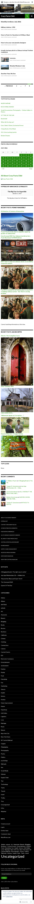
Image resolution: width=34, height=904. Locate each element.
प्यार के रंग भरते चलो (5, 103)
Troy (2, 801)
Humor (3, 706)
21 (17, 163)
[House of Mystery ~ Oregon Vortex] (17, 446)
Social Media (4, 771)
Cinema (3, 638)
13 (12, 160)
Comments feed (5, 834)
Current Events (5, 652)
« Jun (2, 168)
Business (3, 632)
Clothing (3, 642)
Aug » (31, 168)
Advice (3, 598)
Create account (5, 824)
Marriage (3, 723)
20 (12, 163)
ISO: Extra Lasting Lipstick (9, 132)
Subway (3, 774)
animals (3, 608)
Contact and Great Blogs (8, 524)
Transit (3, 791)
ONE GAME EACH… (7, 413)
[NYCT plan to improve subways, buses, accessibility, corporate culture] (17, 277)
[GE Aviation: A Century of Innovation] (17, 222)
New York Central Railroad (9, 559)
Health (3, 693)
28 (17, 166)
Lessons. (13, 58)
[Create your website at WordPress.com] (17, 2)
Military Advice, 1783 (8, 27)
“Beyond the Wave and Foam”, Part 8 (11, 578)
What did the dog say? (7, 122)
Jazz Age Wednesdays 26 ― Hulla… (16, 487)
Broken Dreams (5, 135)
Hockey (3, 699)
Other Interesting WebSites (9, 528)
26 (8, 166)
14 (17, 160)
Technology (4, 784)
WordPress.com (5, 837)
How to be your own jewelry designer (13, 43)
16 (26, 160)
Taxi (2, 781)
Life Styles (4, 713)
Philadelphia (4, 747)
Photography (5, 750)
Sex (2, 767)
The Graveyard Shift (7, 582)
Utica (2, 808)
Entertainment (5, 662)
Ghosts (3, 689)
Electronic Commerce (7, 659)
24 (30, 163)
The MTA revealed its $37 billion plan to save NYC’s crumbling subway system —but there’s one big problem (17, 291)
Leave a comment (12, 29)
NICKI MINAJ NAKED (7, 107)
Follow (4, 878)
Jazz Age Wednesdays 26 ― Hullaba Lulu (13, 575)
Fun (2, 682)
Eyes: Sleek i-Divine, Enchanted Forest (12, 125)
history (3, 696)
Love (2, 720)
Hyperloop (4, 521)
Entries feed (4, 830)
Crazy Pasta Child (8, 16)
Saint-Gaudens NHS (7, 386)
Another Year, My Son (8, 73)
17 (30, 160)
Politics (3, 757)
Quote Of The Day (6, 585)
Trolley (3, 798)
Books (3, 625)
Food (2, 676)
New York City (5, 733)
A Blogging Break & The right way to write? (13, 572)
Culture (3, 648)
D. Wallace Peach (11, 481)
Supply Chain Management (9, 549)
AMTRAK (4, 604)
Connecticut (4, 645)
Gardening (4, 686)
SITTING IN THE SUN (7, 115)
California (4, 635)
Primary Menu (31, 16)
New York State (5, 737)
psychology (4, 760)
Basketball (4, 118)
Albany (3, 601)
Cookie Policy (9, 896)
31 (30, 166)
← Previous (8, 86)
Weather (3, 811)
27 (12, 166)
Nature (3, 730)
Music (2, 726)
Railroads (3, 764)
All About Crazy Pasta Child (11, 176)
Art (2, 611)
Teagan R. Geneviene (12, 486)
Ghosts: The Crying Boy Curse (10, 335)
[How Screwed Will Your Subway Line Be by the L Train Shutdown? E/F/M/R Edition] (17, 250)
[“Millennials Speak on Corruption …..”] (15, 425)
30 (26, 166)
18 (3, 163)
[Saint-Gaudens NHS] (17, 400)
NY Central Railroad (6, 740)
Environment (5, 545)
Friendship (4, 679)
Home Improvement (7, 703)
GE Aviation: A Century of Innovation (12, 211)
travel (2, 794)
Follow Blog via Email (9, 864)
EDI (2, 655)
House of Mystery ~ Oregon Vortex (12, 434)
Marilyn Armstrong (11, 497)
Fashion (3, 669)
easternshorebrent (12, 491)
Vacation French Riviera (8, 552)
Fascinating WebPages (7, 531)
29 (21, 166)
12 (8, 160)
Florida (3, 672)
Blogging (3, 621)
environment (4, 665)
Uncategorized (5, 804)
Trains (3, 788)
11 (3, 160)
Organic (3, 743)
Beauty (3, 618)
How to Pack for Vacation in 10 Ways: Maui (15, 35)
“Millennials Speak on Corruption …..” (12, 415)
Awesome (4, 615)
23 (26, 163)
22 (21, 163)
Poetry (3, 754)
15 (21, 160)
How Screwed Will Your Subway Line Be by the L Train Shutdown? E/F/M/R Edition (15, 237)
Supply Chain (5, 777)
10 (30, 158)
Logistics (3, 716)
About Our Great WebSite (8, 517)
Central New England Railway (10, 542)
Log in (2, 827)
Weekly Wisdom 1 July (17, 66)
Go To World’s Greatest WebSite (10, 535)
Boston (3, 628)
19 (8, 163)
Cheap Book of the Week (8, 129)
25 (3, 166)
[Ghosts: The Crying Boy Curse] (17, 361)
